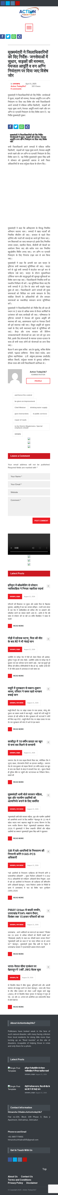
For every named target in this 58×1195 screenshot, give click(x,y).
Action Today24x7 (18, 86)
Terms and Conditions (19, 1179)
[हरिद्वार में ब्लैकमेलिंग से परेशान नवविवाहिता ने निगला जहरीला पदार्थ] (15, 1074)
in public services (40, 414)
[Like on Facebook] (19, 36)
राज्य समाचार (19, 703)
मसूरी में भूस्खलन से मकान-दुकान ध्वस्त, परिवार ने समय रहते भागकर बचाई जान (25, 691)
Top (44, 1169)
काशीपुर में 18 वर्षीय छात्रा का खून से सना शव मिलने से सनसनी (25, 743)
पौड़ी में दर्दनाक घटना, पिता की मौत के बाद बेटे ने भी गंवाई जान (25, 639)
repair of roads (20, 420)
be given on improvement (25, 401)
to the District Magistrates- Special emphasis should (28, 427)
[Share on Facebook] (2, 36)
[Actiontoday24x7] (29, 14)
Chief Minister (20, 408)
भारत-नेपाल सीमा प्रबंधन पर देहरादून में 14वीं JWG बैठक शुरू (24, 968)
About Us (13, 1176)
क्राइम (18, 596)
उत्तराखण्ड (16, 84)
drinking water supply (38, 408)
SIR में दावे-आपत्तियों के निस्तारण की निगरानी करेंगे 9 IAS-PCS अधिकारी (26, 854)
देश (17, 977)
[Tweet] (8, 36)
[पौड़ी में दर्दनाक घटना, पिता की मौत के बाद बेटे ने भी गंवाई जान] (15, 1092)
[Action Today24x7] (15, 376)
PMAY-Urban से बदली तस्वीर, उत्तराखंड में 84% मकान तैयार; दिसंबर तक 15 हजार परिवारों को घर (26, 913)
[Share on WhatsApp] (13, 36)
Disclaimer (32, 1183)
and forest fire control (23, 395)
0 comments (16, 89)
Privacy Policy (15, 1183)
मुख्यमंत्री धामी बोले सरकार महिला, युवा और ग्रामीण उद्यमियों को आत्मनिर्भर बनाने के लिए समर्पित (25, 798)
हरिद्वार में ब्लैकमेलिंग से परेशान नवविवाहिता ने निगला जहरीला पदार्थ (25, 587)
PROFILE (38, 381)
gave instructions (22, 414)
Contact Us (27, 1176)
